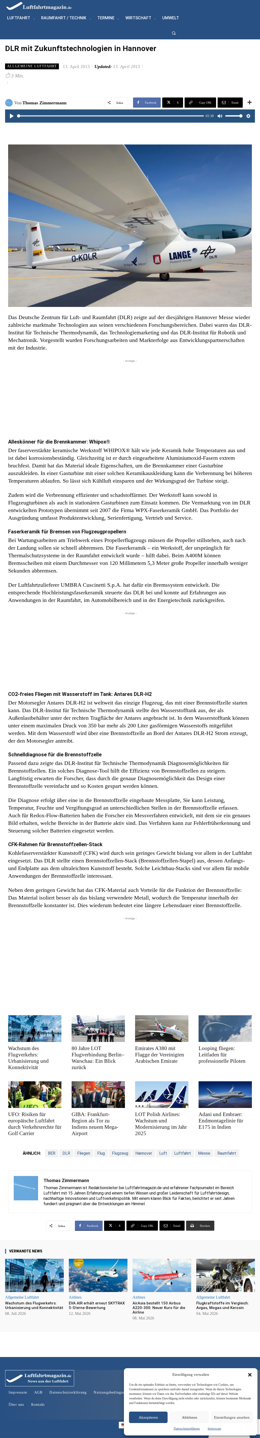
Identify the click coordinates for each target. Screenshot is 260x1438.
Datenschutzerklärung (187, 1428)
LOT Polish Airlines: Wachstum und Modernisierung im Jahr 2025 (161, 1123)
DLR (66, 1153)
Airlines (75, 1297)
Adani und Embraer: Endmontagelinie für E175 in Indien (221, 1120)
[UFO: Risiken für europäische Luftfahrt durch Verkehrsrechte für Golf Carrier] (34, 1094)
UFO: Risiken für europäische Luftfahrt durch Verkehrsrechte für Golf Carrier (34, 1123)
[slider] (110, 115)
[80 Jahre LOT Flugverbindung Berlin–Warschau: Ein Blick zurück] (98, 1028)
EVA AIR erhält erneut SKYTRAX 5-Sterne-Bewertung (97, 1305)
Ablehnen (189, 1417)
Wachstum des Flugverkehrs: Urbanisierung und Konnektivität (28, 1057)
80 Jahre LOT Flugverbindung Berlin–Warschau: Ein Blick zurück (98, 1057)
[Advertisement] (130, 399)
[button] (249, 1374)
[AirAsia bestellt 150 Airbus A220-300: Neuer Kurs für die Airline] (162, 1275)
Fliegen (83, 1153)
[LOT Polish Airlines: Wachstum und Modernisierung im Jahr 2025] (161, 1094)
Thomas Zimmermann (44, 102)
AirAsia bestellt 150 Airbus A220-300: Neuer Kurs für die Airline (159, 1308)
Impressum (214, 1428)
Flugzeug (120, 1153)
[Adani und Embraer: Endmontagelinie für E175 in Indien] (225, 1094)
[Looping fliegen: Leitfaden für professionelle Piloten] (225, 1028)
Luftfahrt (182, 1153)
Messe (204, 1153)
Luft (163, 1153)
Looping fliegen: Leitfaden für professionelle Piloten (222, 1054)
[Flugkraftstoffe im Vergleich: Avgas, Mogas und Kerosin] (225, 1275)
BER (51, 1153)
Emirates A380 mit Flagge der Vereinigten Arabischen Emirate (159, 1054)
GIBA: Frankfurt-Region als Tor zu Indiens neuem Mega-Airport (95, 1123)
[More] (249, 102)
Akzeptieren (148, 1417)
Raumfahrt (226, 1153)
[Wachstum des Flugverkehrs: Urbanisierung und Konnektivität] (34, 1028)
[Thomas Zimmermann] (9, 103)
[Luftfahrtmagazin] (43, 5)
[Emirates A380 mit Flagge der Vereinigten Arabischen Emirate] (161, 1028)
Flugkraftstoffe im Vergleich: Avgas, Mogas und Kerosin (222, 1305)
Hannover (143, 1153)
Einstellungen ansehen (232, 1417)
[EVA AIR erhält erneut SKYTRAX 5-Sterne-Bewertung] (98, 1275)
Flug (101, 1153)
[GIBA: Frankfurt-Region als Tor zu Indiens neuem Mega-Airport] (98, 1094)
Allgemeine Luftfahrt (32, 66)
